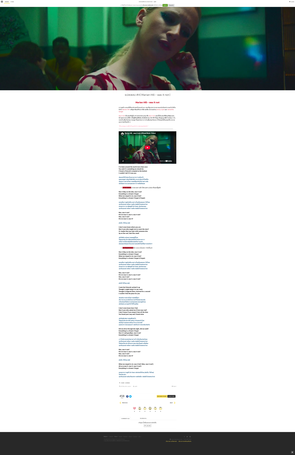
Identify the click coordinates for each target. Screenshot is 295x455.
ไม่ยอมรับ (171, 5)
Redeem (125, 436)
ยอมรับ (165, 5)
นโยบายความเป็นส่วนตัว (148, 5)
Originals (111, 436)
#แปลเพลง (127, 382)
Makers (7, 1)
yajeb (155, 1)
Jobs (139, 436)
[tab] (125, 418)
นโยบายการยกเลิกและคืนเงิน (184, 441)
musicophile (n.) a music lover (146, 1)
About (130, 436)
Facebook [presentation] (143, 419)
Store (12, 1)
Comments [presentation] (125, 418)
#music (122, 382)
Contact (135, 436)
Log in (148, 425)
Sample (120, 436)
